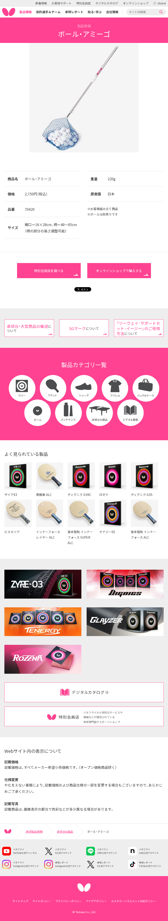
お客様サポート (62, 3)
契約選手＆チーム (48, 12)
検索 (161, 12)
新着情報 (41, 3)
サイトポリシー (42, 901)
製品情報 (25, 12)
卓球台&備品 (65, 831)
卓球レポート (74, 12)
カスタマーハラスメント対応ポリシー (133, 901)
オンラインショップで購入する (119, 270)
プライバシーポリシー (68, 901)
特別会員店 (83, 3)
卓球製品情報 (34, 831)
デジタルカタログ (106, 3)
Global (162, 3)
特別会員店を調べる (49, 270)
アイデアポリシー (96, 901)
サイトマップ (20, 901)
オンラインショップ (136, 3)
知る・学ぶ (95, 12)
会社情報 (112, 12)
